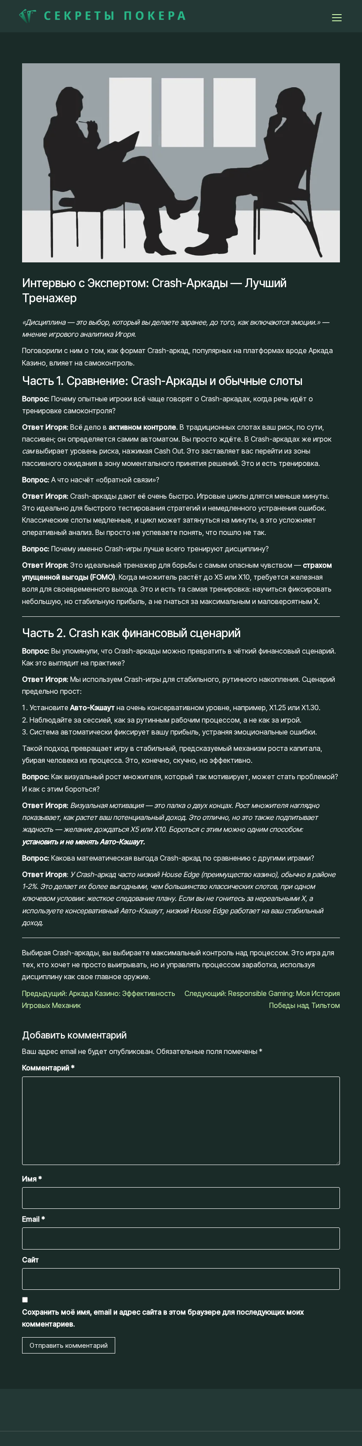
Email (33, 1219)
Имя (32, 1178)
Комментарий (48, 1067)
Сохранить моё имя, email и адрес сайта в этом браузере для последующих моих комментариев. (163, 1318)
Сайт (30, 1259)
